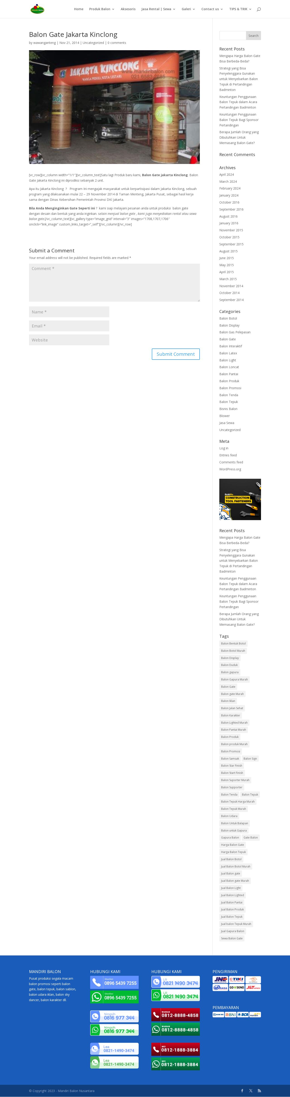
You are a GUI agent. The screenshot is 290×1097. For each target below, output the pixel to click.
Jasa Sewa (226, 423)
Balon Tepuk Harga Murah (238, 801)
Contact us (210, 9)
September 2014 (231, 300)
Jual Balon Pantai (231, 902)
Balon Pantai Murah (233, 730)
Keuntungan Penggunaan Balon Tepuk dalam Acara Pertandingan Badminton (238, 102)
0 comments (117, 42)
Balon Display (229, 325)
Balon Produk (229, 381)
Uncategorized (93, 42)
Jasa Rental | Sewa (156, 9)
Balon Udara (229, 816)
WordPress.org (230, 469)
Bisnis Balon (228, 409)
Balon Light (227, 360)
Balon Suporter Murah (235, 780)
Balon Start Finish (232, 773)
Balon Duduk (229, 665)
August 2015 (228, 251)
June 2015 (226, 258)
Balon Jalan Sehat (232, 708)
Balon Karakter (230, 715)
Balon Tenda (228, 395)
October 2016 (229, 202)
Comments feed (231, 462)
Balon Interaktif (230, 346)
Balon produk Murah (234, 744)
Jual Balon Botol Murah (235, 866)
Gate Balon (251, 837)
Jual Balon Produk (232, 909)
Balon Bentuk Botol (233, 643)
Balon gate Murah (232, 694)
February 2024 (229, 188)
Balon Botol (228, 318)
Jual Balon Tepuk (231, 917)
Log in (223, 448)
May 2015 (226, 265)
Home (78, 9)
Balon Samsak (230, 759)
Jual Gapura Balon (232, 931)
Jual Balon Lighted (232, 895)
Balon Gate (227, 339)
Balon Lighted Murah (234, 723)
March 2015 (228, 279)
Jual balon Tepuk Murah (236, 924)
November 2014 (231, 286)
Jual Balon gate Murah (235, 881)
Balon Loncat (229, 367)
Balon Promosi (230, 388)
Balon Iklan (228, 701)
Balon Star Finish (231, 766)
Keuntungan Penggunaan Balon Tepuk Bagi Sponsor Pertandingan (239, 119)
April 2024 (226, 174)
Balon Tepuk (228, 402)
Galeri (186, 9)
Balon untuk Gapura (234, 830)
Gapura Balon (230, 837)
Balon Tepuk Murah (233, 809)
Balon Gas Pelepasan (235, 332)
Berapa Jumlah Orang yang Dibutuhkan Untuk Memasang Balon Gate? (239, 137)
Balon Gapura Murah (234, 679)
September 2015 (231, 244)
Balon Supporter (231, 787)
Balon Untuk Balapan (234, 823)
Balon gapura (230, 672)
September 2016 (231, 209)
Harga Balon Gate (232, 845)
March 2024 (228, 181)
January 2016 (228, 223)
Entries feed (228, 455)
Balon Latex (228, 353)
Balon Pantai (228, 374)
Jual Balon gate (230, 873)
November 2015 (231, 230)
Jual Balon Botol (231, 859)
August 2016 (228, 216)
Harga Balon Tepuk (233, 852)
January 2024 (228, 195)
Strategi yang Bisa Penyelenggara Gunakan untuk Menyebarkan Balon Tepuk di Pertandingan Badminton (238, 79)
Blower (224, 416)
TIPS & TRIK (238, 9)
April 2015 (226, 272)
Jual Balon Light (231, 888)
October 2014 (229, 293)
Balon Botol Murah (233, 651)
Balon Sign (250, 759)
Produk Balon (99, 9)
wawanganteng (44, 42)
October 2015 (229, 237)
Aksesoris (128, 9)
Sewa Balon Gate (232, 938)
